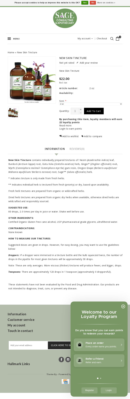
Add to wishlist (71, 136)
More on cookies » (106, 3)
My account (84, 38)
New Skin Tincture (27, 52)
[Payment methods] (65, 383)
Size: (62, 100)
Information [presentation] (55, 149)
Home (11, 52)
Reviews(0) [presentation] (76, 149)
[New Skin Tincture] (32, 80)
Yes (85, 3)
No (92, 3)
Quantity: (64, 110)
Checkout (102, 38)
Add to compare (93, 136)
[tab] (55, 149)
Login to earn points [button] (70, 128)
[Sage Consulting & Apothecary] (65, 18)
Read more (65, 125)
